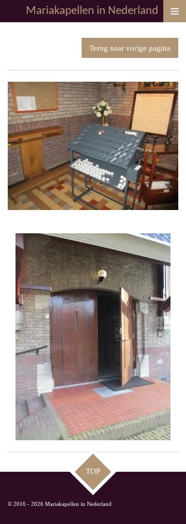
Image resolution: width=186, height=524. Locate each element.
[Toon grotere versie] (93, 146)
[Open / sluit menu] (174, 11)
